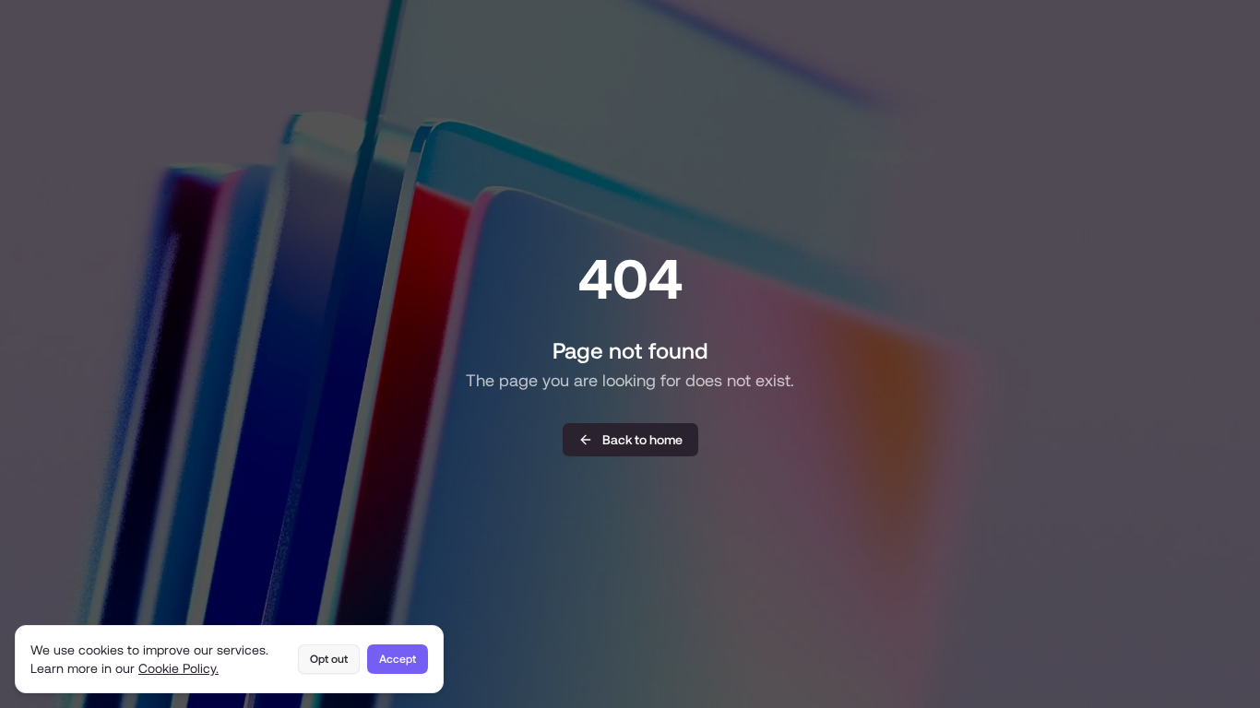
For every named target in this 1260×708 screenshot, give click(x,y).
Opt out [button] (329, 659)
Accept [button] (397, 659)
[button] (630, 439)
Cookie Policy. (178, 668)
